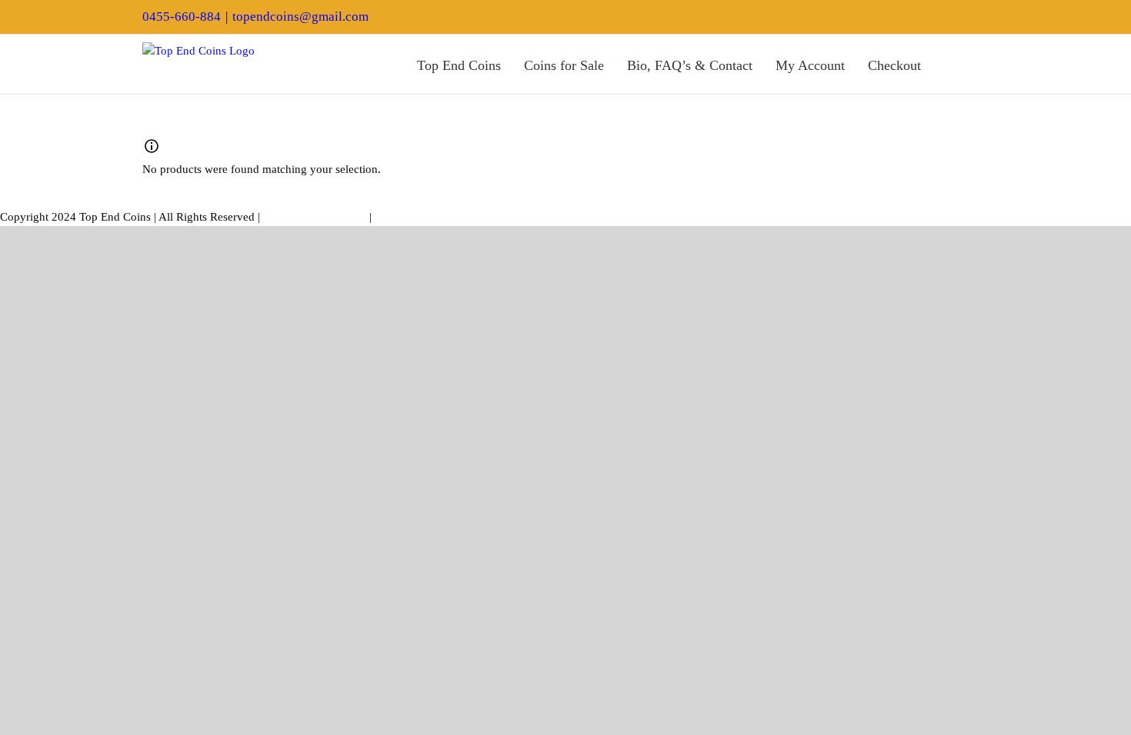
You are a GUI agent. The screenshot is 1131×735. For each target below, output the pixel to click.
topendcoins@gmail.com (300, 16)
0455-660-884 (181, 16)
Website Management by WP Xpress (462, 217)
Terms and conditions (314, 217)
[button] (983, 64)
